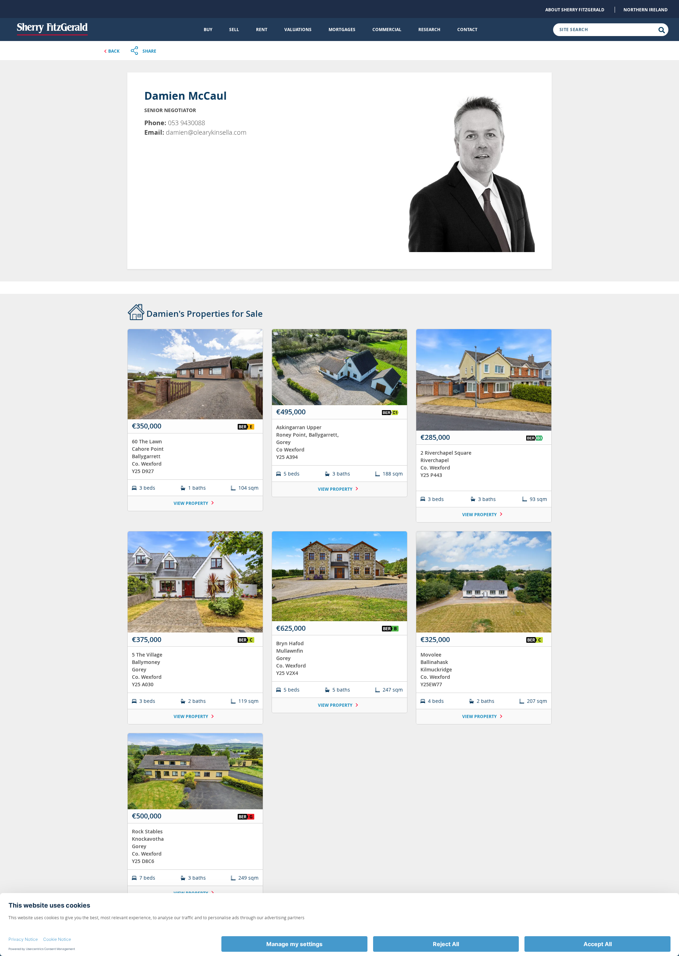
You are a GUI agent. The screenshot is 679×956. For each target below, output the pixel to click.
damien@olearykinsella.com (206, 132)
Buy (208, 30)
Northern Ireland (645, 10)
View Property (191, 503)
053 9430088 (186, 122)
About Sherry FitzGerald (574, 10)
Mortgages (342, 30)
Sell (234, 30)
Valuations (298, 30)
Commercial (386, 30)
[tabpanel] (339, 619)
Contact (467, 30)
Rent (261, 30)
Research (429, 30)
